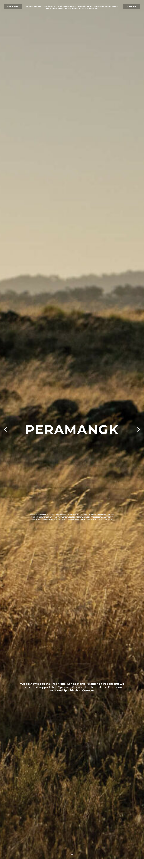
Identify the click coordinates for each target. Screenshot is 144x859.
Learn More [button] (12, 6)
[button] (138, 429)
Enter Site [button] (131, 6)
